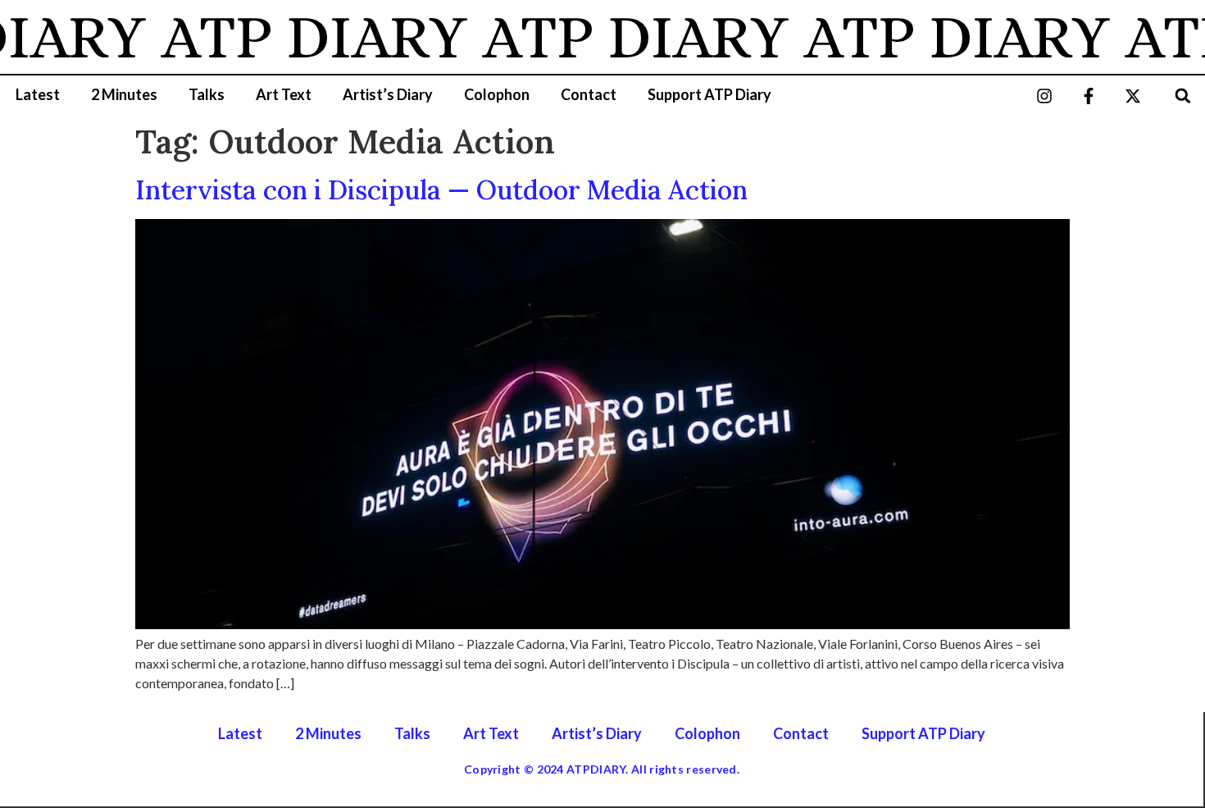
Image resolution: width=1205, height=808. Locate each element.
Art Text (283, 94)
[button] (1183, 95)
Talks (207, 94)
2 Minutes (124, 94)
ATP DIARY (304, 36)
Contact (588, 94)
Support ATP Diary (709, 94)
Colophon (497, 94)
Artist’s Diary (388, 94)
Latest (38, 94)
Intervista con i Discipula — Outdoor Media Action (441, 190)
